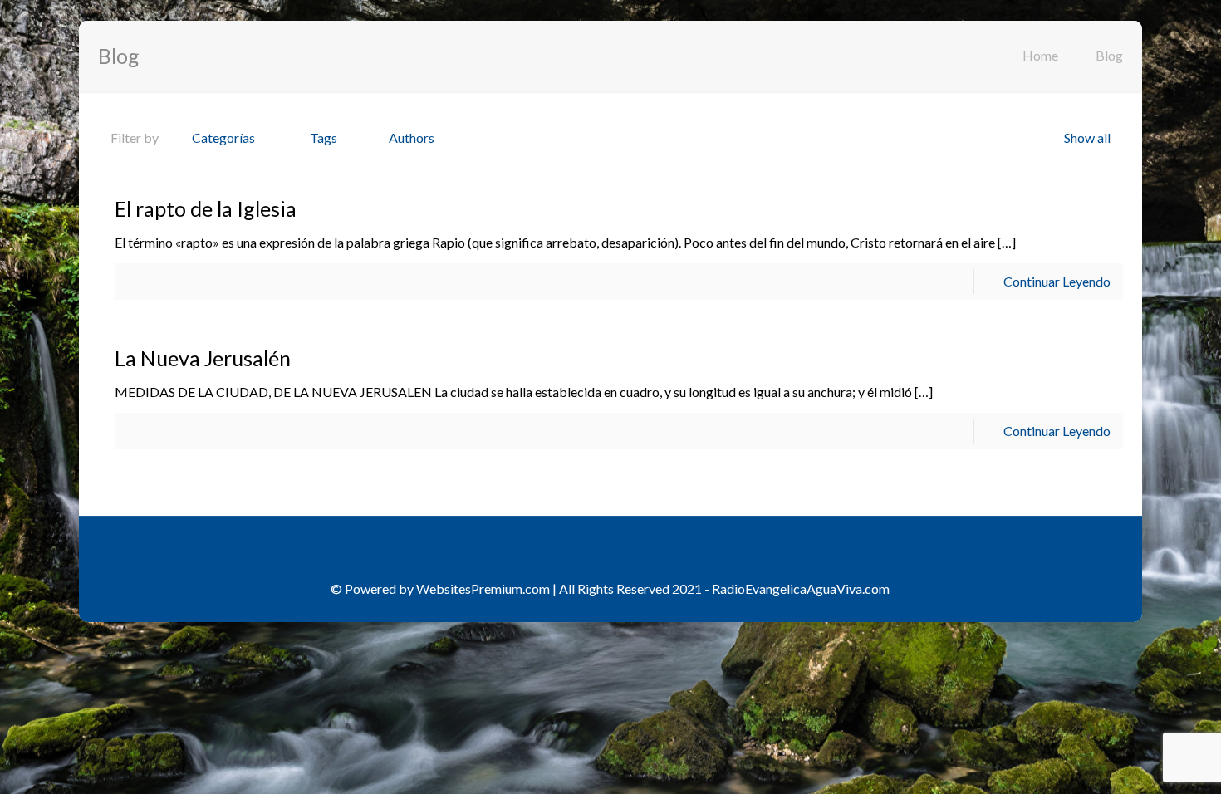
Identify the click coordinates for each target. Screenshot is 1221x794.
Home (1040, 55)
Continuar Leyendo (1057, 281)
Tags (323, 137)
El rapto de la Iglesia (206, 208)
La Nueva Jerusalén (203, 358)
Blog (1109, 55)
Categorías (223, 137)
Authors (411, 137)
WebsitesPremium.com (483, 588)
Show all (1087, 137)
